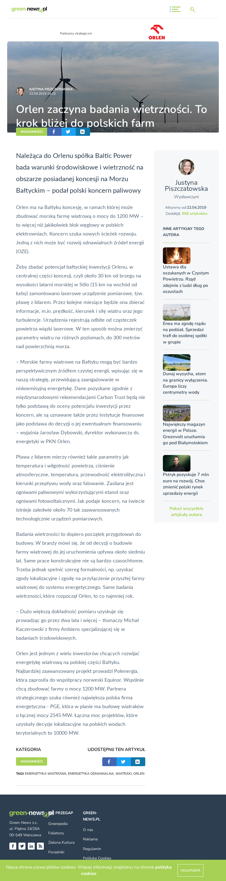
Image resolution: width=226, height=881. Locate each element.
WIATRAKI (123, 773)
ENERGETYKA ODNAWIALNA (91, 773)
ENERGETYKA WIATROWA (45, 773)
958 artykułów (195, 213)
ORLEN (138, 773)
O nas (88, 829)
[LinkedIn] (31, 846)
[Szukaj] (194, 9)
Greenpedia (58, 823)
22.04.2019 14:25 (42, 93)
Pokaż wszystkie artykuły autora (186, 512)
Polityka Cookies (97, 858)
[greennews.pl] (29, 9)
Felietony (56, 833)
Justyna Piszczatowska (51, 89)
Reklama (90, 839)
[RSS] (40, 846)
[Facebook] (12, 846)
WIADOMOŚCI (31, 131)
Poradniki (56, 852)
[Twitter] (21, 846)
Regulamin (92, 848)
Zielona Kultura (61, 842)
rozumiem (190, 870)
